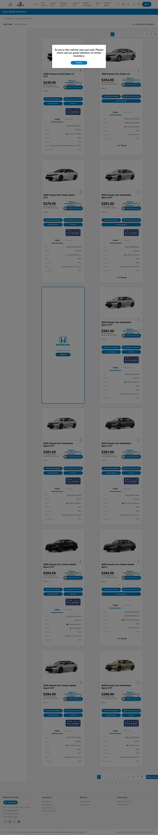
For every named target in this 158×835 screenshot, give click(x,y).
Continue (79, 63)
